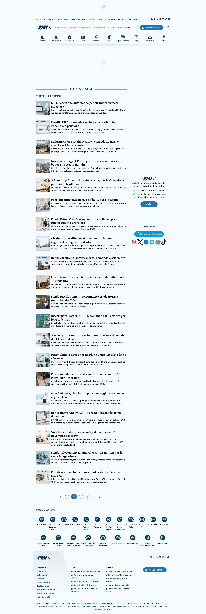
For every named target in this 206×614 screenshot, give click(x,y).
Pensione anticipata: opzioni (86, 581)
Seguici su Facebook (151, 234)
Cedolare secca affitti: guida (86, 571)
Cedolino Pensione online (120, 571)
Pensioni (137, 19)
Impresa (85, 27)
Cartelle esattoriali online (120, 575)
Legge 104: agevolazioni (119, 585)
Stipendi (99, 19)
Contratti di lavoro (124, 19)
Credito (90, 19)
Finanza (73, 27)
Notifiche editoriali (45, 593)
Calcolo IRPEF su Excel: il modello (84, 590)
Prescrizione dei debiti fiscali (117, 590)
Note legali (42, 575)
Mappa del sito (43, 597)
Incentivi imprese (78, 19)
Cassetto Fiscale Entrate (85, 585)
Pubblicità (41, 571)
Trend (39, 19)
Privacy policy (43, 582)
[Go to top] (177, 605)
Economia (60, 27)
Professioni (100, 27)
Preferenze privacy (46, 589)
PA (111, 27)
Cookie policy (43, 586)
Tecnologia (122, 27)
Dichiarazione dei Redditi (58, 19)
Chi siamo (41, 568)
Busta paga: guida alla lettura (117, 580)
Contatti (41, 579)
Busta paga (110, 19)
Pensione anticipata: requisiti (82, 576)
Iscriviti (149, 204)
